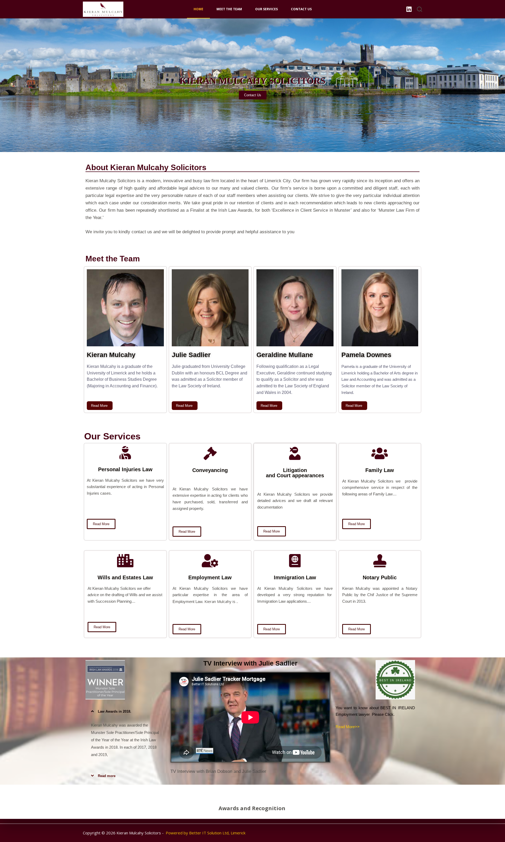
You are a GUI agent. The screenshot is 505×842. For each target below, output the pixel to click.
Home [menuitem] (198, 9)
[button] (125, 711)
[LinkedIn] (409, 9)
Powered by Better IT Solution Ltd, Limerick (205, 832)
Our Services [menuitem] (266, 9)
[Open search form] (419, 9)
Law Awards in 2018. (114, 711)
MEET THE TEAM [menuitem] (229, 9)
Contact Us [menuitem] (301, 9)
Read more (106, 776)
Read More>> (348, 726)
